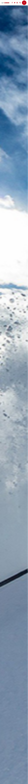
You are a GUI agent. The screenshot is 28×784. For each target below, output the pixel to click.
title (7, 381)
